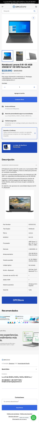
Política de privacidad (25, 414)
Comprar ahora (18, 97)
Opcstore (11, 363)
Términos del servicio (14, 416)
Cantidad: (4, 81)
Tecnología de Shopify (24, 363)
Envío (3, 71)
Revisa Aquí (16, 145)
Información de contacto (19, 419)
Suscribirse (19, 407)
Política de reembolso (12, 414)
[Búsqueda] (33, 11)
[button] (3, 7)
